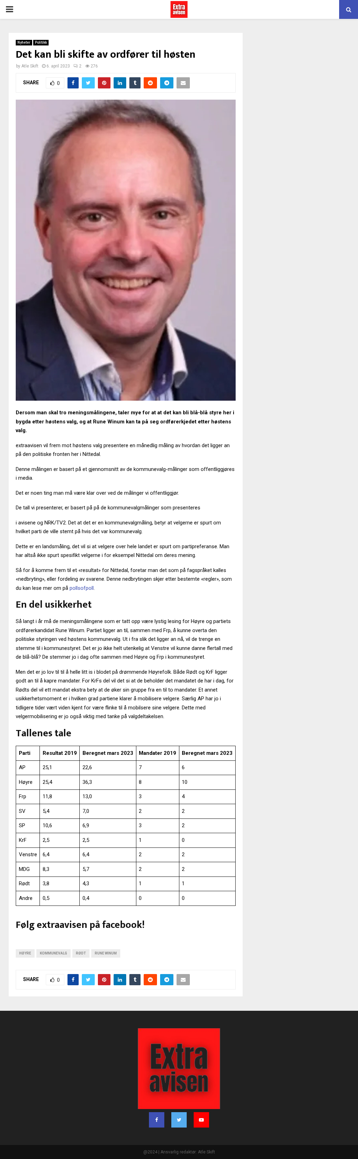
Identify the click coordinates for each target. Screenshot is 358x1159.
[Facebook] (156, 1120)
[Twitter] (179, 1120)
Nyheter (23, 42)
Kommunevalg (53, 953)
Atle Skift (29, 66)
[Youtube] (201, 1120)
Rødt (81, 953)
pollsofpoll (82, 588)
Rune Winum (106, 953)
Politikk (41, 42)
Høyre (25, 953)
